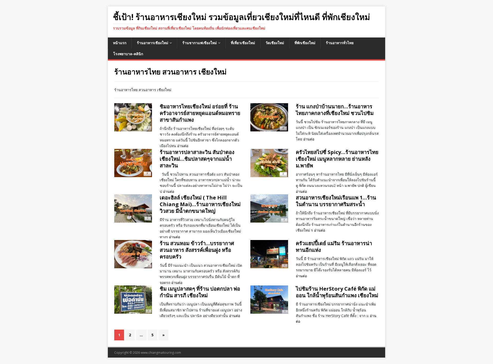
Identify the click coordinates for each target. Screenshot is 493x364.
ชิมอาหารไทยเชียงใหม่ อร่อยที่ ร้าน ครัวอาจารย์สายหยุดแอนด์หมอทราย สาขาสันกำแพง (200, 113)
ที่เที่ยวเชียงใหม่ (243, 42)
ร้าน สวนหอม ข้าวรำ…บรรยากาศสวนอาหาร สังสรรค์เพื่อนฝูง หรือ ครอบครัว (197, 250)
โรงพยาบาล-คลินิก (128, 53)
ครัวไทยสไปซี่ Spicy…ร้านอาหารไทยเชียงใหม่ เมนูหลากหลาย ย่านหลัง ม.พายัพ (337, 159)
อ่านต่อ (182, 145)
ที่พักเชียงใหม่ (305, 42)
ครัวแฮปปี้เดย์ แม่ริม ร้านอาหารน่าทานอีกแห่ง (334, 246)
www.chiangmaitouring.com (161, 352)
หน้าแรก (119, 42)
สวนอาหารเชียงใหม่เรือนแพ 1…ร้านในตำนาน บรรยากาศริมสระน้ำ (336, 201)
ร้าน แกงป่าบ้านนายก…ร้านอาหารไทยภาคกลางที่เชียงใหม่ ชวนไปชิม (335, 110)
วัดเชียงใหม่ (275, 42)
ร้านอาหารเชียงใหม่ (152, 42)
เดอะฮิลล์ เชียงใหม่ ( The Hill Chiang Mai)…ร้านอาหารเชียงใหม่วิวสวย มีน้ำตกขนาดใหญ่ (200, 204)
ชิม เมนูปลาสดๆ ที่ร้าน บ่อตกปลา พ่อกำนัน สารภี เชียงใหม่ (200, 292)
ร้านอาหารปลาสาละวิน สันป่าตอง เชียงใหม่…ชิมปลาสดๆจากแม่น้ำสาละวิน (197, 159)
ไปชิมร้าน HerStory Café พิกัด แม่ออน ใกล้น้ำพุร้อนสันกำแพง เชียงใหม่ (337, 292)
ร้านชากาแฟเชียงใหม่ (199, 42)
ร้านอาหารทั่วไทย (340, 42)
